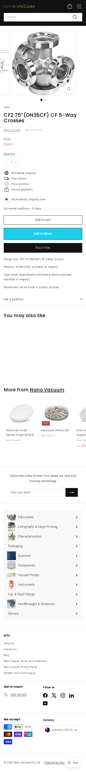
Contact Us (10, 649)
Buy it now (43, 248)
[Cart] (70, 6)
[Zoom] (69, 89)
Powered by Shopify (57, 762)
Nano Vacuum (12, 129)
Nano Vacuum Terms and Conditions (25, 661)
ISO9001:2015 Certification (20, 673)
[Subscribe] (71, 492)
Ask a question (14, 299)
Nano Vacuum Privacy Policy (20, 667)
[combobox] (43, 17)
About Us (9, 643)
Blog (6, 655)
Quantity (9, 154)
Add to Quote (43, 233)
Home (7, 107)
